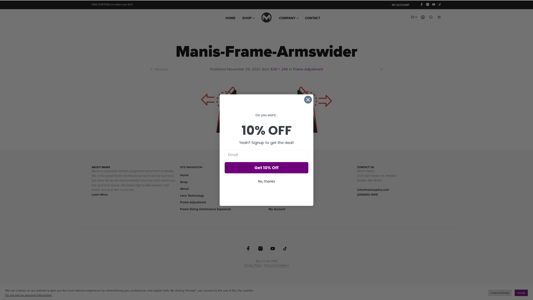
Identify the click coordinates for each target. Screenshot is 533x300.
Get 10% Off (266, 168)
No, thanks (266, 181)
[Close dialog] (308, 99)
